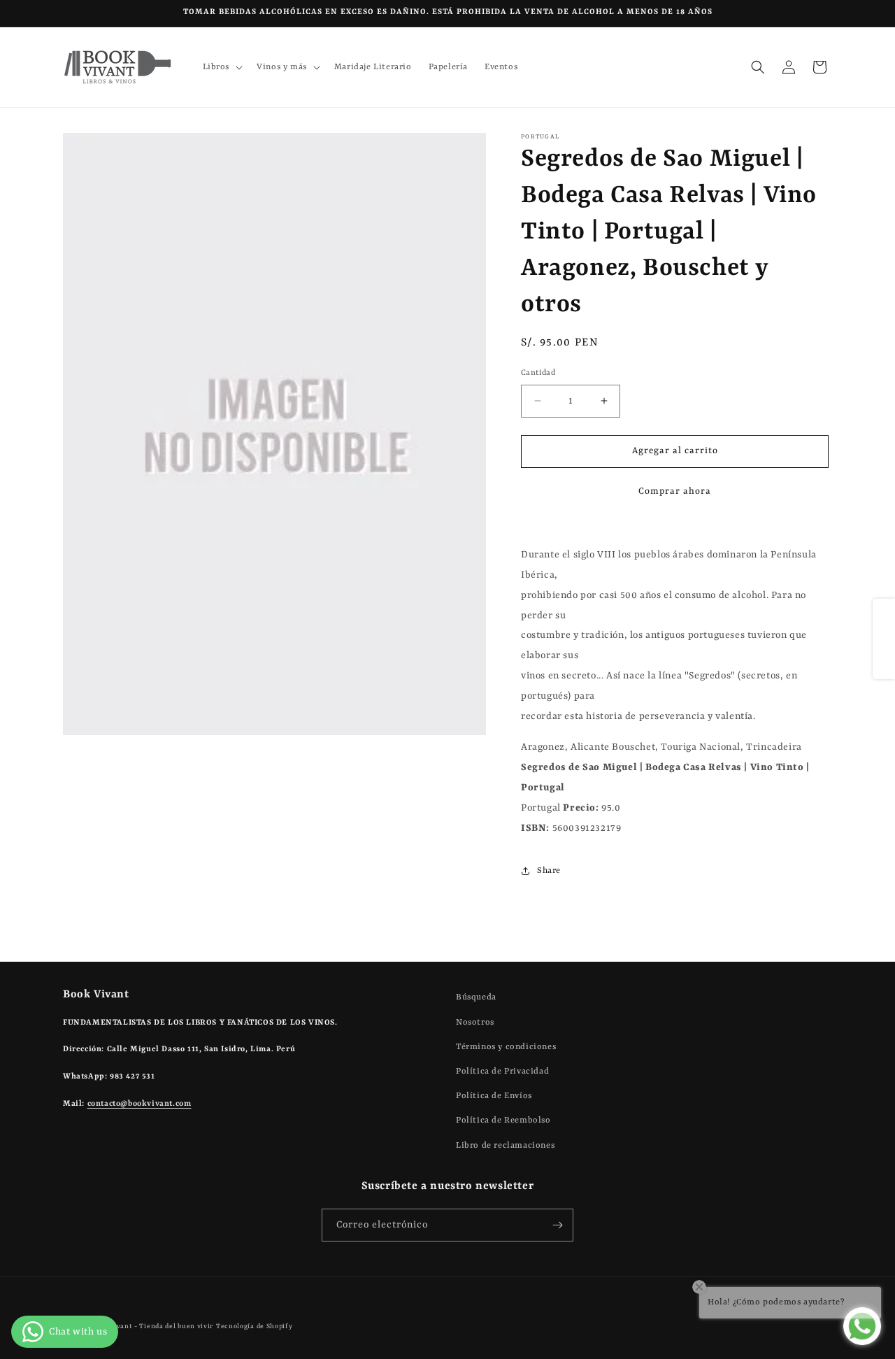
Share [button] (549, 871)
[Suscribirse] (557, 1225)
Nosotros (475, 1022)
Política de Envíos (494, 1095)
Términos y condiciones (506, 1046)
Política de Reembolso (503, 1120)
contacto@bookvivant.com (139, 1103)
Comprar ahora (674, 491)
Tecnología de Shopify (254, 1326)
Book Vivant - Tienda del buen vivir (152, 1326)
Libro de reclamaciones (505, 1145)
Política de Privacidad (502, 1071)
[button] (221, 67)
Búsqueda (476, 997)
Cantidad (538, 373)
